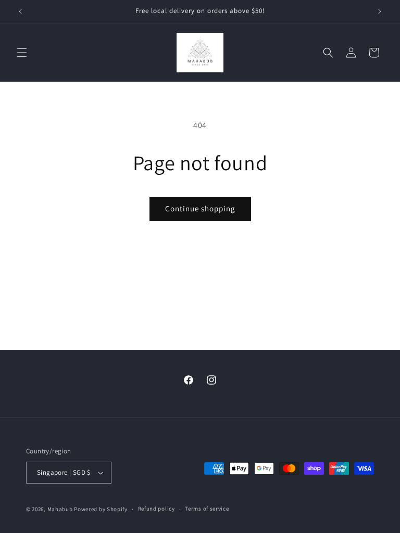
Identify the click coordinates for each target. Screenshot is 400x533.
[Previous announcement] (20, 11)
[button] (21, 52)
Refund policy (156, 508)
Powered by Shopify (101, 509)
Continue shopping (200, 208)
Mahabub (60, 509)
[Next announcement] (379, 11)
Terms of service (207, 508)
